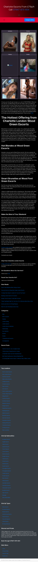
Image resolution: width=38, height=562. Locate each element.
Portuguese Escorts (6, 470)
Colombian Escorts (6, 485)
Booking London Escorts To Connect (9, 295)
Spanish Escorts (5, 446)
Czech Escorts (5, 451)
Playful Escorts (5, 516)
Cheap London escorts (6, 247)
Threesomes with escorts (7, 338)
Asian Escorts (5, 492)
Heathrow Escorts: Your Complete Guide (11, 348)
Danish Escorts (5, 466)
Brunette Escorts (6, 509)
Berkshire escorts (6, 415)
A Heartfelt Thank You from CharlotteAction (11, 353)
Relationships (5, 328)
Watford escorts (5, 413)
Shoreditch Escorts (6, 420)
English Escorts (5, 441)
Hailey (10, 77)
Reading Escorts (5, 410)
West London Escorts (6, 379)
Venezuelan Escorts (6, 487)
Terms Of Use (5, 553)
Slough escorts (5, 405)
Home (3, 548)
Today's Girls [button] (30, 20)
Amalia (28, 54)
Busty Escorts (5, 507)
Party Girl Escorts (6, 519)
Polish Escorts (5, 458)
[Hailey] (10, 90)
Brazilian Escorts (5, 490)
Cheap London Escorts (6, 263)
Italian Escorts (5, 444)
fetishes (4, 319)
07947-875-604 (21, 9)
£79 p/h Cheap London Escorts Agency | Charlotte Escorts (17, 560)
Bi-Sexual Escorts (6, 523)
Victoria (28, 31)
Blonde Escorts (5, 511)
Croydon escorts (6, 384)
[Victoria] (28, 45)
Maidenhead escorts (6, 408)
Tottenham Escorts (6, 425)
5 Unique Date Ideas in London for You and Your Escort (13, 293)
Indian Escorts (5, 480)
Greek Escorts (5, 461)
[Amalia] (28, 65)
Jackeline (10, 31)
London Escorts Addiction (8, 326)
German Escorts (5, 454)
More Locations (5, 430)
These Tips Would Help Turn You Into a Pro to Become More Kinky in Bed (17, 301)
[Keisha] (28, 89)
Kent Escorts (5, 388)
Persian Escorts (5, 475)
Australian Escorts (6, 483)
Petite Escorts (5, 521)
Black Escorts (5, 478)
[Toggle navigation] (4, 20)
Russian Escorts (5, 456)
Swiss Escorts (5, 463)
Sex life (4, 333)
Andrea (10, 54)
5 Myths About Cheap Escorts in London (11, 351)
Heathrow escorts (6, 376)
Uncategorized (5, 340)
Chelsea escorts (5, 381)
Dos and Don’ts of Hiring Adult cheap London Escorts (12, 290)
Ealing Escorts (5, 396)
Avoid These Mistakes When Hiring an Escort (11, 287)
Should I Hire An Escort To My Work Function (11, 298)
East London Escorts (6, 374)
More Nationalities (6, 497)
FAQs (32, 113)
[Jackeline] (10, 42)
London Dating (5, 321)
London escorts (5, 323)
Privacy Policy (5, 551)
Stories (3, 336)
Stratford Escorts (6, 401)
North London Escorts (7, 371)
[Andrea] (10, 65)
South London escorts (7, 391)
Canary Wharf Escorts (7, 393)
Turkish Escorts (5, 473)
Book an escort (5, 316)
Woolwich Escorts (6, 403)
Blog (3, 314)
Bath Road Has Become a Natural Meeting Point (12, 356)
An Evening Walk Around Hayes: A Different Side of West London (16, 358)
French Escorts (5, 449)
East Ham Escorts (6, 417)
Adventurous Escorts (6, 514)
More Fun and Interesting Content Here (9, 306)
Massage (4, 495)
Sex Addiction (5, 331)
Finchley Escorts (5, 427)
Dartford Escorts (6, 398)
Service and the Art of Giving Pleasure (9, 304)
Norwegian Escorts (6, 468)
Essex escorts (5, 386)
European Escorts (6, 439)
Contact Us (4, 555)
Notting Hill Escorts (6, 422)
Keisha (28, 77)
